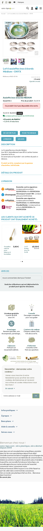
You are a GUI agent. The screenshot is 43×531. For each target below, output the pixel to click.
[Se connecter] (32, 8)
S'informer (31, 346)
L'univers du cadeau (32, 329)
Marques (21, 2)
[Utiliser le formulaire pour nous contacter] (15, 2)
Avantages (11, 329)
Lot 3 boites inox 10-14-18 (27, 249)
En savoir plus (5, 477)
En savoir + (10, 388)
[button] (20, 261)
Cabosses (11, 346)
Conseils (31, 313)
